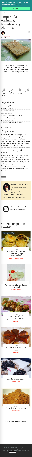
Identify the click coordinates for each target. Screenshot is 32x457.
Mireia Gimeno (16, 321)
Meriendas (13, 12)
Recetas (7, 12)
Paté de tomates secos (16, 408)
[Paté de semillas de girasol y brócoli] (16, 274)
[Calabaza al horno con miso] (16, 337)
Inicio (2, 12)
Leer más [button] (18, 4)
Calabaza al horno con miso (16, 348)
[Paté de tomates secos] (16, 398)
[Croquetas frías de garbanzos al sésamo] (16, 306)
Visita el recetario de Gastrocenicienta (14, 197)
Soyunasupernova (16, 410)
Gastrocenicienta (5, 36)
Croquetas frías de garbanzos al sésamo (16, 317)
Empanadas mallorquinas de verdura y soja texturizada (16, 253)
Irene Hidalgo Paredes (16, 289)
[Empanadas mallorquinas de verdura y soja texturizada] (16, 241)
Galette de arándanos (16, 379)
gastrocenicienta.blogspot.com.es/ (13, 194)
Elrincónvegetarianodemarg (16, 258)
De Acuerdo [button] (16, 8)
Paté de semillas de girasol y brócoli (16, 286)
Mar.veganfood (16, 381)
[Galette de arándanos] (16, 368)
